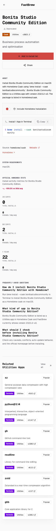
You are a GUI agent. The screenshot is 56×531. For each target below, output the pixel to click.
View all (43, 365)
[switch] (8, 108)
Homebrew (7, 152)
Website (33, 147)
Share (30, 65)
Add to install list (30, 56)
